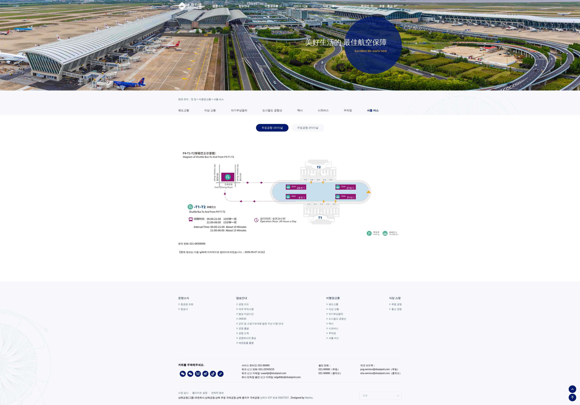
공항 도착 (244, 333)
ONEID (242, 319)
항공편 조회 (187, 304)
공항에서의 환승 (247, 338)
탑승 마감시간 (246, 314)
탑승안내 (244, 6)
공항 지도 (244, 304)
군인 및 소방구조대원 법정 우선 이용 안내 (261, 323)
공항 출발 (244, 328)
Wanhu (309, 397)
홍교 (390, 6)
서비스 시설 (300, 6)
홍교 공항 (397, 309)
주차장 (348, 110)
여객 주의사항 (246, 309)
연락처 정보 (217, 393)
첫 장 (193, 99)
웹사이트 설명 (199, 393)
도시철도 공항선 (272, 110)
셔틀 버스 (373, 110)
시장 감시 (183, 393)
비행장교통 (271, 6)
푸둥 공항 (397, 304)
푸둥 (382, 6)
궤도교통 (183, 110)
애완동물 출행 (246, 343)
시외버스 (323, 110)
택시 (300, 110)
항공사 (184, 309)
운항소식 (218, 6)
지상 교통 (210, 110)
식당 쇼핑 (328, 6)
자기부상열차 (239, 110)
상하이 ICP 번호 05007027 (274, 397)
